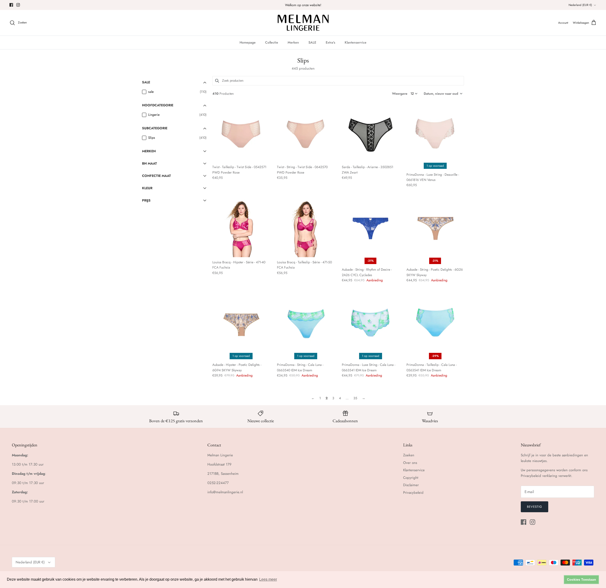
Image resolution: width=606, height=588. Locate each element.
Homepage (248, 42)
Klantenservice (355, 42)
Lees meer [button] (268, 579)
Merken (293, 42)
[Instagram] (18, 5)
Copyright (410, 477)
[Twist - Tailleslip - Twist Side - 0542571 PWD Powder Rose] (241, 133)
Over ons (410, 462)
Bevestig (534, 506)
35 (355, 398)
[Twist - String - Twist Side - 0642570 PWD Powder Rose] (305, 133)
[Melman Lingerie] (303, 23)
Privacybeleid (413, 492)
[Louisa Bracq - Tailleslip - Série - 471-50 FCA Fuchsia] (305, 228)
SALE (312, 42)
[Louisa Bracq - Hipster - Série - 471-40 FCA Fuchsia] (241, 228)
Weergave (399, 93)
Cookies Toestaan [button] (581, 579)
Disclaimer (411, 485)
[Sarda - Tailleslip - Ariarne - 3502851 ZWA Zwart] (370, 133)
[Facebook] (11, 5)
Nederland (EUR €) (580, 5)
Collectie (271, 42)
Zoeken (408, 455)
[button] (442, 93)
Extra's (330, 42)
